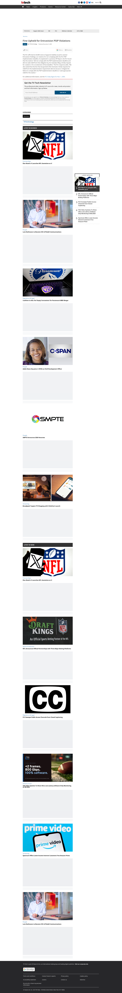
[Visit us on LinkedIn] (84, 2)
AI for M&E (80, 31)
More (79, 7)
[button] (98, 2)
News (28, 7)
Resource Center (60, 7)
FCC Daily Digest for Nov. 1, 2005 (55, 77)
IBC (49, 31)
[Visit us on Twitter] (82, 2)
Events (50, 7)
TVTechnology (33, 44)
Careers (44, 979)
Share (26, 50)
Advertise (82, 979)
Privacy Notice (27, 98)
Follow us (61, 50)
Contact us (64, 979)
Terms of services (44, 97)
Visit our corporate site (81, 964)
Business (25, 36)
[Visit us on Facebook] (79, 2)
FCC (56, 31)
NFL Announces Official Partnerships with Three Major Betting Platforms (87, 195)
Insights (35, 7)
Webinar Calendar (67, 31)
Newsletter (69, 50)
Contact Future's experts (49, 976)
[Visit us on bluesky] (90, 2)
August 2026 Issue (38, 31)
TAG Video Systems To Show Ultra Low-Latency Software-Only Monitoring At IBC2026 (87, 211)
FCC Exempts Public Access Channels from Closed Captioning (87, 203)
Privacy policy (64, 976)
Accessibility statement (29, 979)
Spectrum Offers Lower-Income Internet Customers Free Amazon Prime (88, 219)
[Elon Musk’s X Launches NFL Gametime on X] (87, 184)
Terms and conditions (29, 976)
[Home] (23, 7)
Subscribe (71, 7)
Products (43, 7)
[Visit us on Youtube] (87, 2)
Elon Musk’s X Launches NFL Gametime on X (87, 188)
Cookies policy (84, 976)
